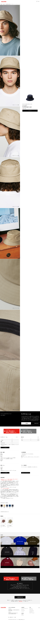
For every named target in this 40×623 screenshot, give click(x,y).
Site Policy (22, 609)
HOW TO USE (31, 609)
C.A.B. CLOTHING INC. (24, 608)
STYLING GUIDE (31, 610)
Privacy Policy (23, 610)
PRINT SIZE (30, 608)
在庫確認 (22, 614)
